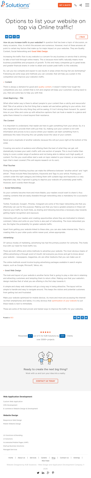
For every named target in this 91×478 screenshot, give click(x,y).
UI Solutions (8, 439)
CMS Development (10, 405)
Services (33, 458)
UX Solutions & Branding (12, 435)
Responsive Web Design (12, 420)
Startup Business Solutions (13, 446)
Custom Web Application (13, 401)
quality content (44, 87)
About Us (21, 458)
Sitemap (76, 458)
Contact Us (64, 458)
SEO (11, 317)
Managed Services (10, 449)
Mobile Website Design (12, 424)
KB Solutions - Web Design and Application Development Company (54, 465)
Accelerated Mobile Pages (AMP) (15, 442)
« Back (82, 37)
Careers (44, 458)
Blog (53, 458)
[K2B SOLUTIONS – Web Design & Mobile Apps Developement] (16, 5)
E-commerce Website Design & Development (20, 409)
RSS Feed (45, 461)
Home (10, 458)
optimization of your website (64, 301)
